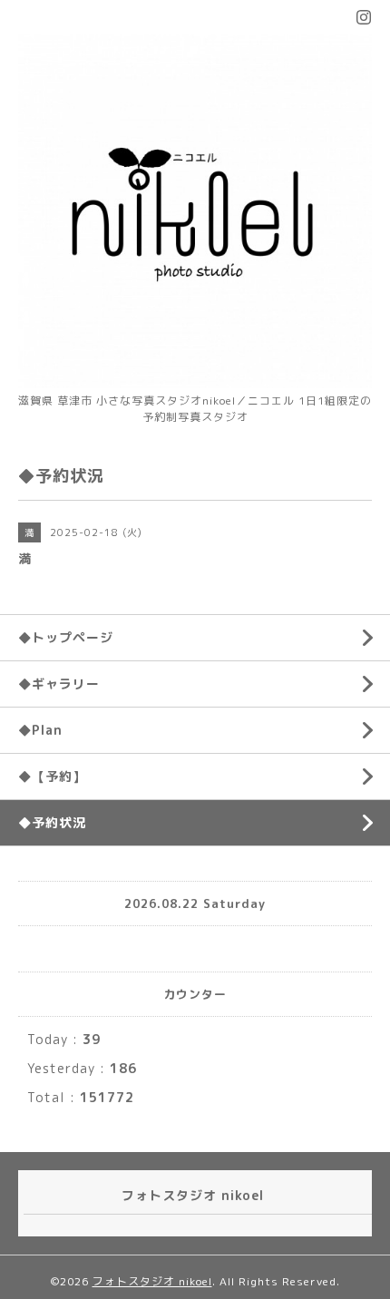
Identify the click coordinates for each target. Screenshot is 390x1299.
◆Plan (40, 729)
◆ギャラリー (59, 683)
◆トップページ (65, 637)
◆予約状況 (52, 822)
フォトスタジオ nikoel (152, 1281)
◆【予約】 (52, 776)
